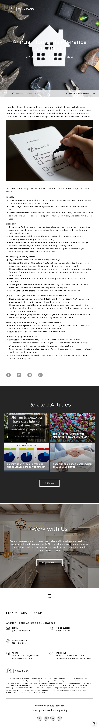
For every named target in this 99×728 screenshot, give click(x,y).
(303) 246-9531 (19, 643)
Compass (69, 678)
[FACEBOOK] (39, 718)
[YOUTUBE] (52, 718)
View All (49, 483)
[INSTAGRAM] (46, 718)
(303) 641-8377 (63, 631)
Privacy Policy (60, 710)
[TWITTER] (59, 718)
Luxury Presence (55, 705)
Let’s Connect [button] (49, 563)
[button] (80, 93)
